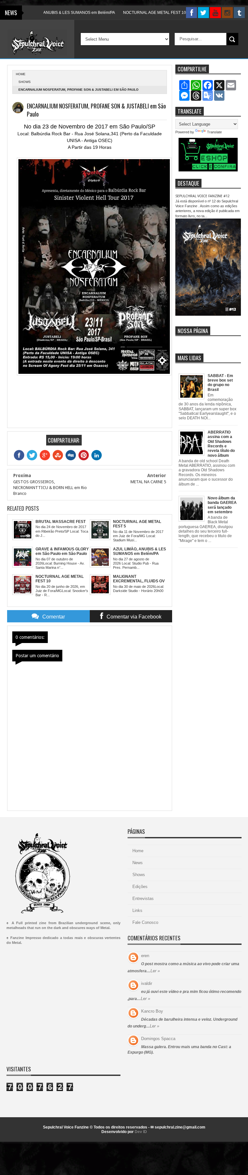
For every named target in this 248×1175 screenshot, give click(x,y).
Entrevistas (143, 898)
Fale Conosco (145, 922)
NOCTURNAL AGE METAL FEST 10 (139, 12)
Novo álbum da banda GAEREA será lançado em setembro (222, 505)
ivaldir (146, 983)
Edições (140, 886)
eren (145, 955)
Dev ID (141, 1131)
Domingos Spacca (158, 1038)
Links (137, 910)
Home (137, 850)
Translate (214, 132)
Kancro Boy (152, 1011)
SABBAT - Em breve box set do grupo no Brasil (220, 382)
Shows (24, 82)
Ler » (155, 970)
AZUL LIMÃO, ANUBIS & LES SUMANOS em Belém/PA (52, 12)
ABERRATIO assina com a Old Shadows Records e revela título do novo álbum (221, 444)
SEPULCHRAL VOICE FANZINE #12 (202, 196)
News (137, 862)
